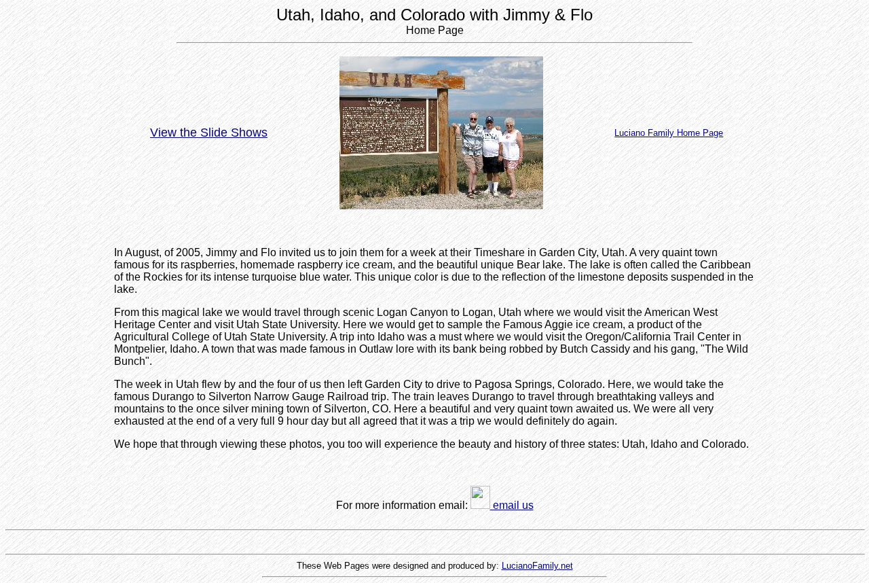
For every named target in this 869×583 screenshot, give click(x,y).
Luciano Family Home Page (668, 133)
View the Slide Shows (208, 132)
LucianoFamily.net (537, 566)
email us (512, 505)
